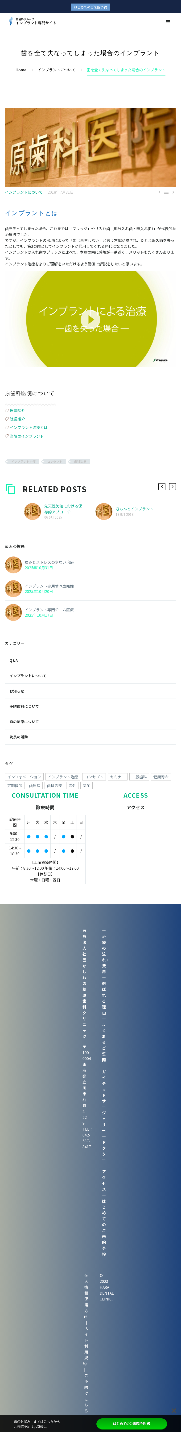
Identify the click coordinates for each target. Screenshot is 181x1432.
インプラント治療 (23, 461)
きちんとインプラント (134, 509)
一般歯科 (139, 777)
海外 (72, 785)
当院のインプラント (27, 436)
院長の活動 (18, 736)
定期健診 (14, 785)
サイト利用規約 (86, 1345)
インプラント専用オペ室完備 (49, 586)
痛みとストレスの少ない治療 (49, 562)
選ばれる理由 (104, 998)
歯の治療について (24, 721)
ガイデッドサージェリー (104, 1101)
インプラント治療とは (29, 427)
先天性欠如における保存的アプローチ (63, 509)
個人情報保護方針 (85, 1295)
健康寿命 (161, 777)
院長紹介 (17, 419)
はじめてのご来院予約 (90, 7)
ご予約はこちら (86, 1392)
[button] (90, 319)
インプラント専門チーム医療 (49, 609)
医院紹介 (17, 410)
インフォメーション (24, 777)
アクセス (104, 1180)
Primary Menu (168, 21)
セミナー (117, 777)
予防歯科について (24, 706)
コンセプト (54, 461)
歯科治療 (80, 461)
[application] (90, 319)
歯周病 (34, 785)
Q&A (13, 660)
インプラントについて (24, 192)
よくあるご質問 (104, 1042)
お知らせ (16, 690)
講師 (86, 785)
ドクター (104, 1151)
